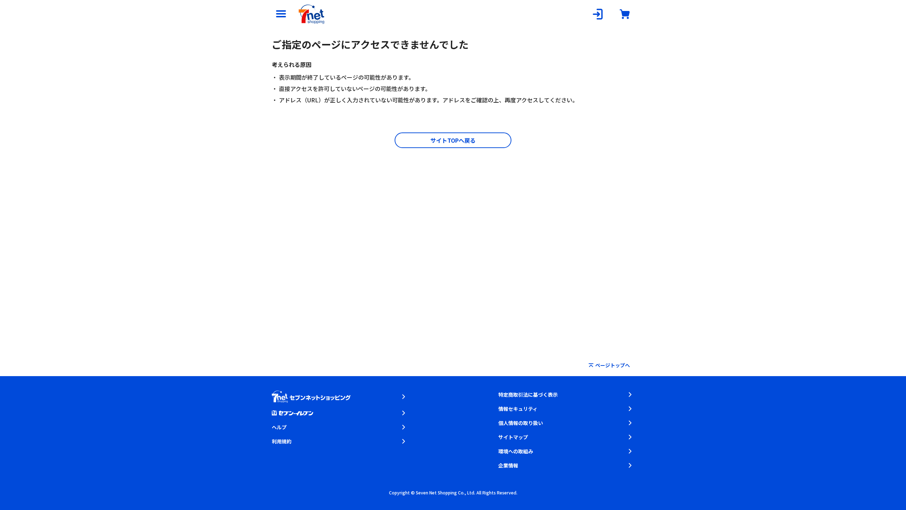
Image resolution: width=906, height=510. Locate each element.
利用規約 (282, 441)
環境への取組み (515, 451)
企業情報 (508, 465)
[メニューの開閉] (281, 14)
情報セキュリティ (518, 408)
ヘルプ (279, 427)
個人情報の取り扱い (520, 422)
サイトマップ (513, 437)
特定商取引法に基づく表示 (528, 394)
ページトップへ (612, 365)
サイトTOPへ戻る (453, 140)
